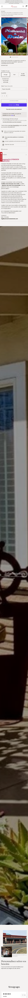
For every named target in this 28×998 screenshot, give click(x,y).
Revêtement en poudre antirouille (5, 80)
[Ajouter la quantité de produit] (6, 96)
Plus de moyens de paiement (14, 109)
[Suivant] (25, 2)
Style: (7, 86)
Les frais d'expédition (13, 125)
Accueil (3, 11)
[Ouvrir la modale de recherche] (23, 6)
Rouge (5, 74)
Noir (14, 74)
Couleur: (5, 71)
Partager (5, 149)
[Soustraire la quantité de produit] (2, 96)
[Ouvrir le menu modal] (2, 6)
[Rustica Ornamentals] (14, 6)
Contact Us (1, 157)
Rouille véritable (23, 74)
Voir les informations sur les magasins (12, 122)
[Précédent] (2, 2)
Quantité (3, 93)
